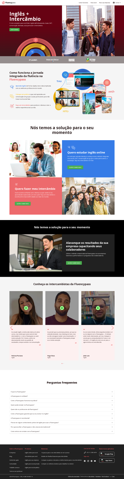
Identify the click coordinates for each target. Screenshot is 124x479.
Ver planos (14, 29)
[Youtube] (95, 461)
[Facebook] (85, 461)
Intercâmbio (91, 476)
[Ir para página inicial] (9, 2)
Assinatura (98, 476)
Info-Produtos (105, 476)
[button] (62, 392)
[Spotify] (92, 461)
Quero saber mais (75, 167)
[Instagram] (88, 461)
